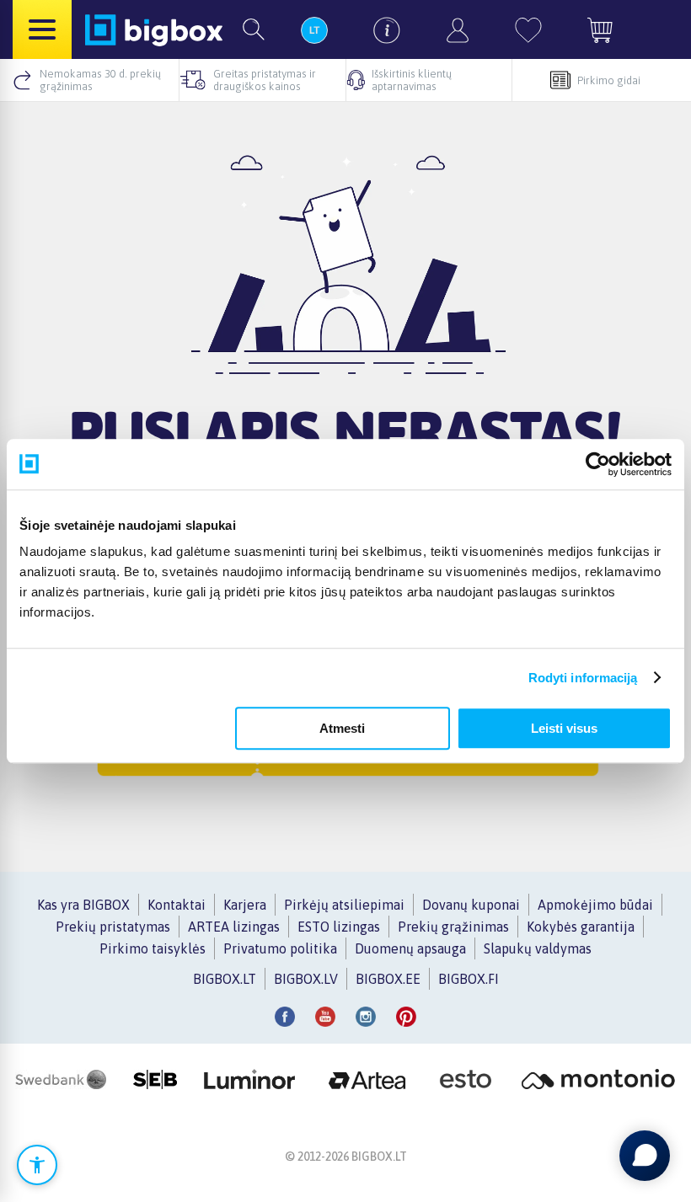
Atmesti (342, 728)
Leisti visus (564, 728)
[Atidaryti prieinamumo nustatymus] (37, 1165)
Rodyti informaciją (583, 677)
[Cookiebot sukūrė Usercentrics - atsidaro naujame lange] (598, 464)
